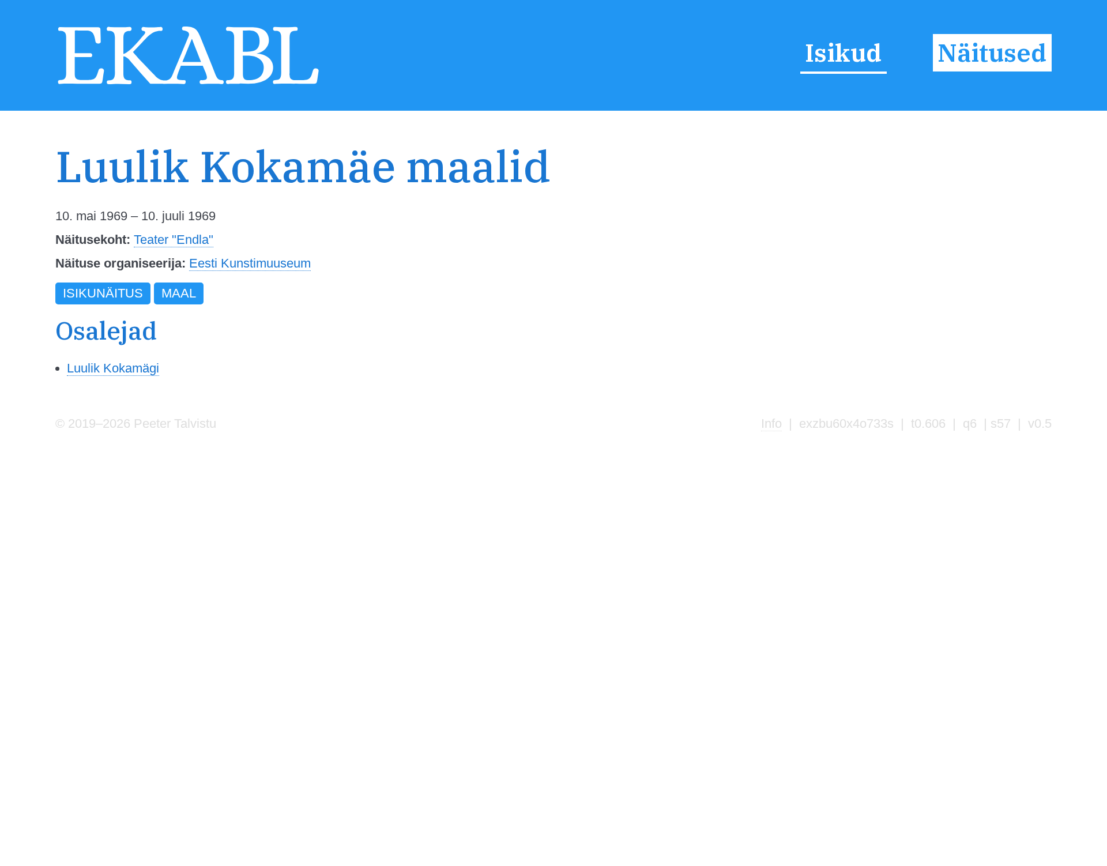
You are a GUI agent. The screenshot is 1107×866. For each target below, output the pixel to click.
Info (771, 423)
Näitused (991, 52)
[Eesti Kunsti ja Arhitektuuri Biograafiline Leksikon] (188, 84)
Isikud (843, 52)
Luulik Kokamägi (113, 368)
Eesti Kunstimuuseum (250, 263)
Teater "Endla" (173, 239)
